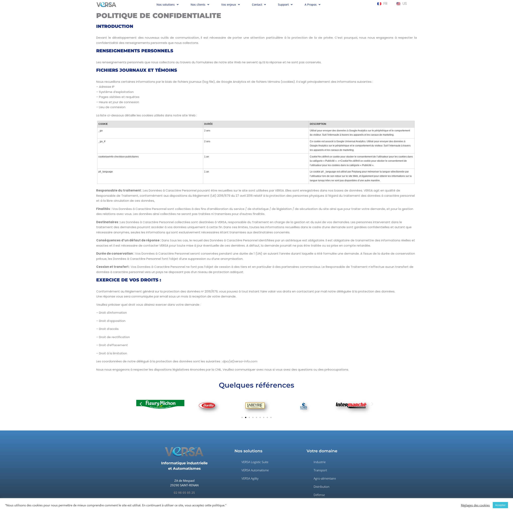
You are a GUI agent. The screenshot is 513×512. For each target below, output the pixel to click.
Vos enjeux (228, 4)
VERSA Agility (250, 478)
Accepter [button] (500, 505)
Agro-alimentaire (325, 478)
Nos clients (198, 4)
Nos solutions (166, 4)
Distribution (321, 487)
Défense (319, 495)
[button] (167, 4)
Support (283, 4)
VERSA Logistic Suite (254, 462)
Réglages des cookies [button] (475, 505)
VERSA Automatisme (255, 470)
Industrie (320, 462)
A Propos (311, 4)
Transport (320, 470)
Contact (257, 4)
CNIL (218, 369)
